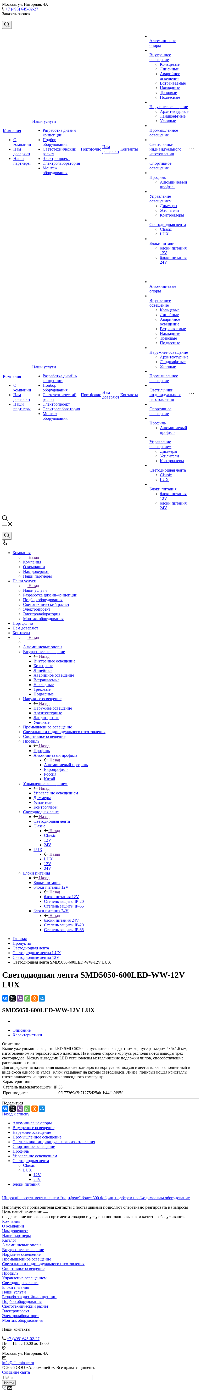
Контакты (129, 149)
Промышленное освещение (163, 132)
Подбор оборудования (55, 142)
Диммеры (168, 205)
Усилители (169, 210)
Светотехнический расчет (25, 1306)
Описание (22, 1030)
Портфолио (91, 149)
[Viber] (20, 998)
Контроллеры (172, 215)
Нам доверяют (21, 151)
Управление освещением (160, 198)
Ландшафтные (173, 116)
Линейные (169, 69)
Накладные (170, 88)
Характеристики (27, 1035)
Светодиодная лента (167, 224)
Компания (12, 131)
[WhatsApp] (27, 998)
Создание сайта (16, 1372)
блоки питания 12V (61, 896)
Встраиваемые (173, 83)
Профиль (157, 177)
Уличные (168, 121)
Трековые (168, 92)
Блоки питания (162, 243)
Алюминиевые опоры (32, 1123)
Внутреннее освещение (160, 57)
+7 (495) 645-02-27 (21, 9)
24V (37, 1179)
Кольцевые (170, 64)
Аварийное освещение (170, 76)
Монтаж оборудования (55, 170)
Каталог (9, 1240)
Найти (9, 1383)
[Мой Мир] (42, 998)
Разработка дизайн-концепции (60, 132)
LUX (164, 234)
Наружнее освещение (168, 106)
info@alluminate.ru (18, 1363)
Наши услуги (44, 121)
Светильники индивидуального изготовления (165, 149)
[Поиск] (7, 25)
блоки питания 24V (61, 920)
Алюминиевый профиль (173, 184)
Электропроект (56, 158)
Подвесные (170, 97)
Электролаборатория (61, 163)
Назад (34, 557)
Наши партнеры (22, 160)
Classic (166, 229)
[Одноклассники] (34, 998)
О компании (22, 142)
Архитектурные (174, 111)
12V (37, 1175)
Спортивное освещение (160, 165)
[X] (12, 998)
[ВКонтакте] (5, 998)
